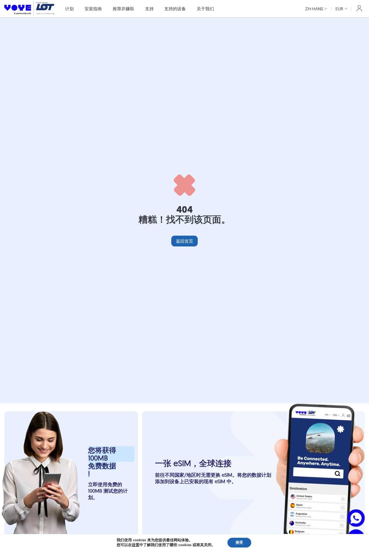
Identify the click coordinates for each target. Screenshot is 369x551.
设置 (135, 545)
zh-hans (314, 8)
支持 (149, 8)
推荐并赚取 (123, 8)
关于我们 (205, 8)
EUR (339, 8)
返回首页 (184, 241)
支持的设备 (175, 8)
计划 (69, 8)
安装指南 (93, 8)
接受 (239, 542)
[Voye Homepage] (29, 8)
